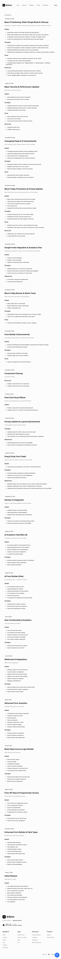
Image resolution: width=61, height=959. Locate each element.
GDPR (18, 940)
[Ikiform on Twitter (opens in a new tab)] (46, 954)
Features (24, 5)
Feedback (31, 5)
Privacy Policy (21, 935)
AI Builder (5, 945)
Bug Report (35, 940)
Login (55, 5)
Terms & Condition (22, 937)
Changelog (45, 5)
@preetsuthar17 (17, 920)
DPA (18, 942)
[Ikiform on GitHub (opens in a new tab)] (43, 954)
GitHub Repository (36, 942)
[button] (57, 955)
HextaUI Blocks (50, 937)
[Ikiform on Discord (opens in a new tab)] (49, 954)
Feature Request (36, 935)
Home (17, 5)
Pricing (38, 5)
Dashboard (5, 947)
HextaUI (49, 935)
